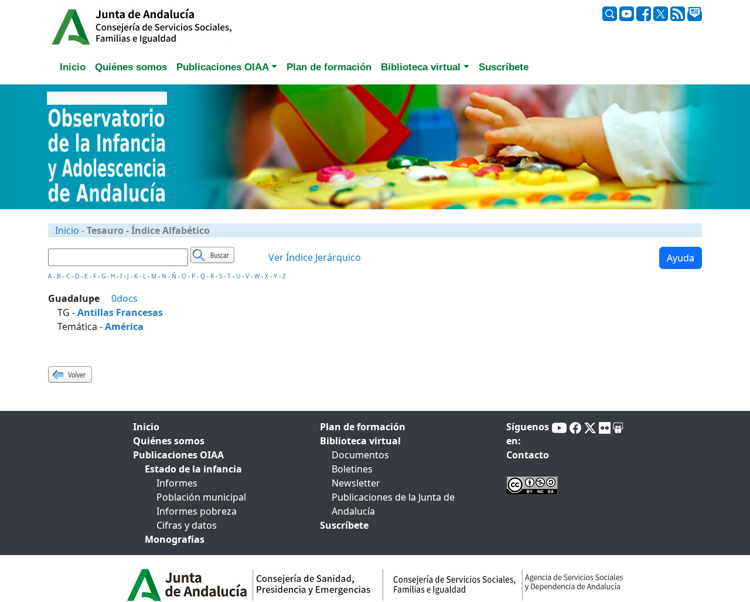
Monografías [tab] (174, 539)
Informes (176, 483)
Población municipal (201, 497)
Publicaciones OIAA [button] (222, 67)
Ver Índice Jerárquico (314, 257)
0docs (124, 298)
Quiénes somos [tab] (131, 67)
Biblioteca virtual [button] (421, 67)
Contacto (527, 454)
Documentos (360, 454)
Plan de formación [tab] (329, 67)
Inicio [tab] (73, 67)
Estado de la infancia (193, 468)
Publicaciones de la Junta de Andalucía (393, 504)
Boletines (352, 468)
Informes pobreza (196, 511)
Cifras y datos (186, 525)
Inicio (67, 230)
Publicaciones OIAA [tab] (178, 454)
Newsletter (356, 483)
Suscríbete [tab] (504, 67)
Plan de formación (362, 426)
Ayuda (680, 257)
